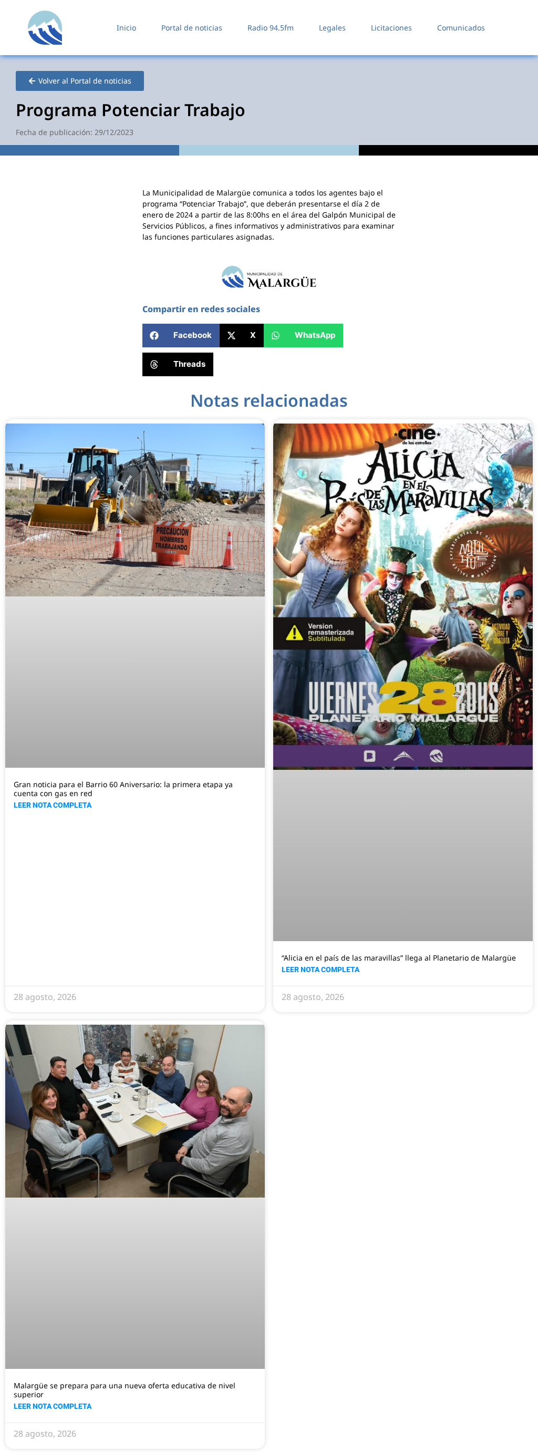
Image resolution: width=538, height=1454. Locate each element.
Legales (332, 28)
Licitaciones (391, 28)
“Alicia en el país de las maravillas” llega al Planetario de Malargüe (399, 958)
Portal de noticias (191, 28)
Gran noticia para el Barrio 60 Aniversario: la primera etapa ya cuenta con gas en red (123, 788)
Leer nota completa (52, 805)
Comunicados (461, 28)
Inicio (126, 28)
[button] (181, 335)
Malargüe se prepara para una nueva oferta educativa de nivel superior (124, 1389)
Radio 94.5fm (270, 28)
